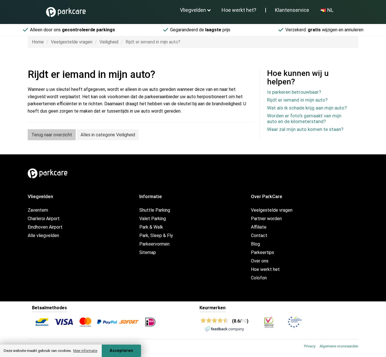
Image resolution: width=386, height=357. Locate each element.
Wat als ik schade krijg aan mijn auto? (307, 108)
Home (38, 42)
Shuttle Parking (154, 210)
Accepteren (121, 350)
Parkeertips (262, 252)
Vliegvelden (193, 10)
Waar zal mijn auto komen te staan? (305, 129)
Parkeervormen (154, 244)
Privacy (309, 346)
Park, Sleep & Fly (156, 235)
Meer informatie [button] (85, 351)
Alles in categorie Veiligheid (108, 134)
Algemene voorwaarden (339, 346)
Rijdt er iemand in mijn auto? (297, 100)
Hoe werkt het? (239, 10)
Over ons (259, 261)
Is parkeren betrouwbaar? (294, 92)
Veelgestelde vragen (71, 42)
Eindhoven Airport (45, 227)
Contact (259, 235)
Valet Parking (152, 218)
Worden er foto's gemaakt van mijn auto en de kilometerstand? (304, 118)
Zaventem (38, 210)
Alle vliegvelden (43, 235)
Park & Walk (151, 227)
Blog (255, 244)
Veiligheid (108, 42)
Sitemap (147, 252)
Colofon (259, 278)
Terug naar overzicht (51, 134)
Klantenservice (292, 10)
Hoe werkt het (265, 269)
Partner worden (266, 218)
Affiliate (258, 227)
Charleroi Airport (44, 218)
